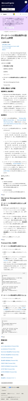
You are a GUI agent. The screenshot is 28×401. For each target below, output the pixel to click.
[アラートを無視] (26, 2)
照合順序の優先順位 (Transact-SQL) (9, 360)
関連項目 (4, 49)
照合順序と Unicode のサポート (11, 31)
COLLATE (6, 260)
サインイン (24, 14)
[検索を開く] (20, 14)
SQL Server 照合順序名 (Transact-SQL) (10, 352)
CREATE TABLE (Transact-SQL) (8, 363)
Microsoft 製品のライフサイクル (12, 23)
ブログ (17, 393)
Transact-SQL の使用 (6, 48)
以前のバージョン (11, 393)
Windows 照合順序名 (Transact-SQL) (9, 354)
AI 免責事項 (3, 393)
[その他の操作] (26, 32)
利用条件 (3, 399)
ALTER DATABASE (17, 163)
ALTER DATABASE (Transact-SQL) (9, 372)
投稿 (22, 393)
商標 (7, 399)
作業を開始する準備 (6, 44)
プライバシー (4, 395)
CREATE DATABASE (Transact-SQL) (9, 366)
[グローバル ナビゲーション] (1, 14)
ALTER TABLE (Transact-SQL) (8, 369)
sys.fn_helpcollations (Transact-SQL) (12, 123)
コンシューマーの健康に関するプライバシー (10, 397)
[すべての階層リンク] (2, 32)
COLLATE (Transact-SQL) (7, 357)
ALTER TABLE (7, 171)
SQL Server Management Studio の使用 (10, 46)
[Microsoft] (14, 14)
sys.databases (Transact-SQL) (8, 349)
